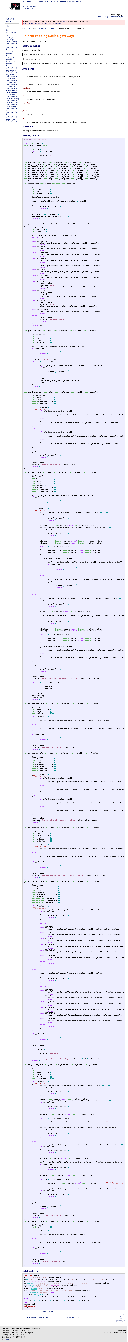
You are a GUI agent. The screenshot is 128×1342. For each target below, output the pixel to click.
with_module (32, 1293)
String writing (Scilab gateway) (11, 120)
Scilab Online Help (29, 6)
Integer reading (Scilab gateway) (11, 83)
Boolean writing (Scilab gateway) (11, 47)
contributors (10, 1339)
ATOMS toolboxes (76, 1)
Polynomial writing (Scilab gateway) (12, 103)
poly (28, 1279)
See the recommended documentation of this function (42, 23)
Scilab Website (27, 1)
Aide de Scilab (10, 20)
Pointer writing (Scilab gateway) (11, 95)
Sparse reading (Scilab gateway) (11, 108)
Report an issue (47, 1311)
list (34, 1296)
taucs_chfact (39, 1295)
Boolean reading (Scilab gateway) (11, 43)
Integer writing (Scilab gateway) (11, 87)
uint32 (34, 1289)
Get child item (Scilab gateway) (11, 75)
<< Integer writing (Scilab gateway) (36, 1317)
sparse (30, 1283)
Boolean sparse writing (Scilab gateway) (11, 58)
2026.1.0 (64, 21)
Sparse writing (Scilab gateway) (11, 112)
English (100, 17)
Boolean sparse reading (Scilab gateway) (11, 52)
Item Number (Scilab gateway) (11, 79)
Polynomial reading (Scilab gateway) (12, 99)
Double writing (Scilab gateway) (11, 71)
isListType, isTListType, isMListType (10, 38)
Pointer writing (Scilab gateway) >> (120, 1317)
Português (114, 17)
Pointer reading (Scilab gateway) (11, 91)
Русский (122, 17)
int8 (31, 1287)
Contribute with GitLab (43, 1)
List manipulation (12, 31)
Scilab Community (61, 1)
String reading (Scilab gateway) (11, 116)
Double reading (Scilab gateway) (11, 67)
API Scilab (10, 26)
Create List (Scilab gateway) (12, 63)
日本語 (106, 17)
